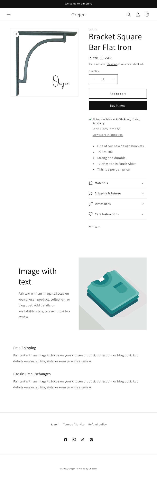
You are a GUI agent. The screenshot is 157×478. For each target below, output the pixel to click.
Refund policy (97, 424)
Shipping (112, 63)
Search (54, 424)
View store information (108, 135)
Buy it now (118, 105)
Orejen (71, 468)
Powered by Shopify (86, 468)
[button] (8, 14)
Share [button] (96, 227)
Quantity (94, 71)
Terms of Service (74, 424)
